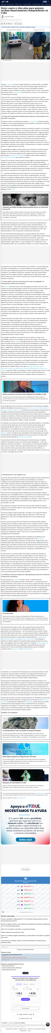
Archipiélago (29, 701)
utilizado (3, 433)
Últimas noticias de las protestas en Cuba (12, 932)
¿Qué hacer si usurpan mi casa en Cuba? (9, 969)
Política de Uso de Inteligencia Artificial (36, 1028)
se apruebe (9, 84)
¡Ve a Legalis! (25, 973)
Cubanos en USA (18, 4)
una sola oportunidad (25, 437)
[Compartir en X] (7, 24)
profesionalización (42, 643)
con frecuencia (33, 121)
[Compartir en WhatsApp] (2, 24)
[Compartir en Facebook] (4, 24)
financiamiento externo (8, 157)
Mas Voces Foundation (20, 1023)
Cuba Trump (11, 4)
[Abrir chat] (48, 1024)
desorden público (27, 649)
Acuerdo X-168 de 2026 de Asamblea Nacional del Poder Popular (14, 957)
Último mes (32, 984)
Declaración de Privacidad (11, 1028)
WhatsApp (28, 27)
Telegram (33, 27)
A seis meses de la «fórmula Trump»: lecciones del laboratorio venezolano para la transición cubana (23, 941)
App (45, 1)
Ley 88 (13, 189)
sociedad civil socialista (17, 155)
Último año (25, 984)
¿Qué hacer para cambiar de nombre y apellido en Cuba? (12, 967)
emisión (6, 286)
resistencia (15, 649)
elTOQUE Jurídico (36, 4)
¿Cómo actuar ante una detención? (8, 965)
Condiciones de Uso (22, 1028)
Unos (2, 173)
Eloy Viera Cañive (9, 16)
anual (28, 166)
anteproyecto (17, 92)
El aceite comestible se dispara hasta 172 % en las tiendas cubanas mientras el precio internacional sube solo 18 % (24, 920)
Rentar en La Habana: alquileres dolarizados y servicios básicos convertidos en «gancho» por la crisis (25, 936)
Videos (42, 4)
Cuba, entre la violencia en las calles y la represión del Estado (18, 929)
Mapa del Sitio (23, 1030)
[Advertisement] (25, 71)
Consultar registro (25, 1008)
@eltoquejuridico (22, 798)
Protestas (4, 4)
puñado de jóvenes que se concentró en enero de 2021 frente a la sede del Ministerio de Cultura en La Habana (24, 368)
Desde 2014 (19, 984)
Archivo (29, 1030)
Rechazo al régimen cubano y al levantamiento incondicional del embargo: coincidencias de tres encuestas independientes (25, 925)
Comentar (18, 23)
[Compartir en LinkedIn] (9, 24)
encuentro (41, 538)
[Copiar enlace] (11, 24)
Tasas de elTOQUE (27, 4)
